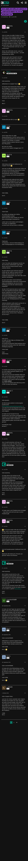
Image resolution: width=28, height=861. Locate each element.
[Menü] (25, 2)
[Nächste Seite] (16, 722)
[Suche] (17, 2)
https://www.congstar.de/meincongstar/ (12, 406)
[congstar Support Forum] (5, 2)
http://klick (17, 588)
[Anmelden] (21, 2)
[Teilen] (25, 21)
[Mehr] (25, 32)
